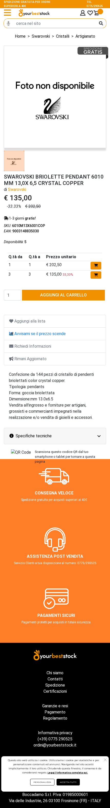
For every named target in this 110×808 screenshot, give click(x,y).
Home (20, 36)
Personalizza (42, 782)
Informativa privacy (55, 732)
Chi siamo (55, 672)
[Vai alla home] (34, 12)
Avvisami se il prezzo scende (39, 333)
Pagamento (55, 712)
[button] (105, 760)
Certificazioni (55, 691)
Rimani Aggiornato (30, 358)
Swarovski (41, 36)
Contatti (55, 679)
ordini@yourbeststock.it (55, 745)
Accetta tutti (68, 782)
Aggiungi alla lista (29, 321)
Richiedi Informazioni (32, 346)
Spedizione (55, 685)
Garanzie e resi (55, 705)
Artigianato (85, 36)
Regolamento (55, 718)
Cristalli (62, 36)
